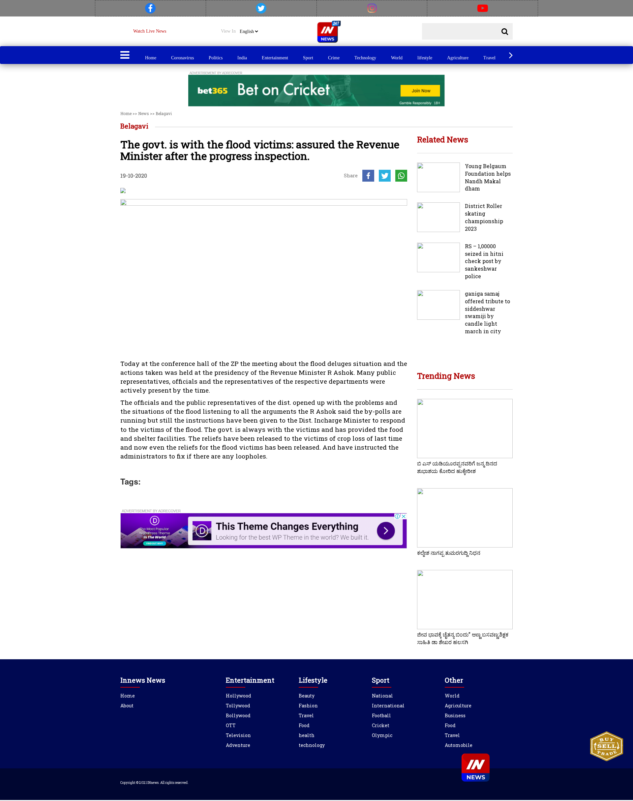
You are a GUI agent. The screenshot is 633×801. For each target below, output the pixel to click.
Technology (365, 57)
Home (150, 57)
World (397, 57)
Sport (308, 57)
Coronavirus (182, 57)
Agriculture (457, 57)
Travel (489, 57)
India (242, 57)
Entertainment (275, 57)
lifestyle (424, 57)
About (127, 705)
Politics (216, 57)
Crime (334, 57)
